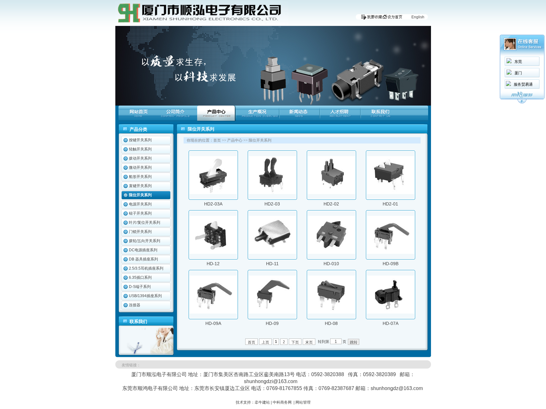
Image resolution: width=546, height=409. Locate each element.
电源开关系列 (140, 204)
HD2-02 (331, 203)
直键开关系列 (140, 186)
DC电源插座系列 (143, 250)
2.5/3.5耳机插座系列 (146, 268)
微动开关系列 (140, 167)
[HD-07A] (390, 312)
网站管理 (303, 402)
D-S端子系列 (140, 286)
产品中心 (234, 140)
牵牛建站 (262, 402)
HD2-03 (272, 203)
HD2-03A (213, 203)
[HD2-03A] (213, 193)
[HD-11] (272, 252)
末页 (309, 342)
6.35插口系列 (140, 277)
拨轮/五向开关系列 (144, 241)
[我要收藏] (370, 18)
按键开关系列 (140, 140)
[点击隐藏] (522, 102)
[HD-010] (331, 252)
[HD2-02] (331, 193)
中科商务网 (282, 402)
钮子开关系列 (140, 213)
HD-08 (331, 323)
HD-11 (272, 263)
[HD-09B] (390, 252)
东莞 (518, 61)
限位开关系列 (140, 195)
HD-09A (213, 323)
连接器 (134, 305)
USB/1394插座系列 (145, 296)
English (417, 17)
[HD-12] (213, 252)
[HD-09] (272, 312)
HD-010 (331, 263)
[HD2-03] (272, 193)
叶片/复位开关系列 (144, 222)
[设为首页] (393, 18)
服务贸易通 (523, 84)
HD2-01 (390, 203)
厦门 (518, 73)
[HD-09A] (213, 312)
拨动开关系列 (140, 158)
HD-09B (390, 263)
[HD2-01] (390, 193)
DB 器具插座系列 (143, 259)
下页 (295, 342)
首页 (217, 140)
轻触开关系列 (140, 149)
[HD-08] (331, 312)
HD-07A (390, 323)
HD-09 (272, 323)
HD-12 (213, 263)
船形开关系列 (140, 176)
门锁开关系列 (140, 231)
